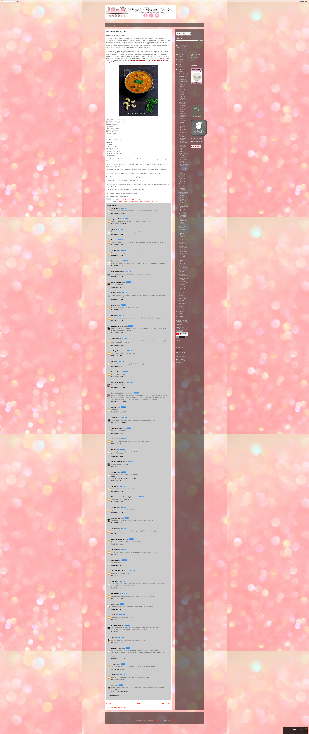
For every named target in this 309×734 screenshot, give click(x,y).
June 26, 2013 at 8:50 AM (118, 345)
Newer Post (110, 704)
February (182, 300)
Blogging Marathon (122, 201)
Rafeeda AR (114, 372)
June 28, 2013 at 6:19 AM (118, 632)
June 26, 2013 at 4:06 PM (118, 565)
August (181, 84)
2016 (179, 64)
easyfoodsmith (115, 518)
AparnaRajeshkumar (117, 461)
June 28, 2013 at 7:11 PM (118, 658)
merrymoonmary (157, 720)
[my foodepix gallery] (197, 138)
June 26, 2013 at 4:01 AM (118, 255)
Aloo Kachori (182, 184)
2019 (179, 56)
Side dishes (143, 201)
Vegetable (154, 201)
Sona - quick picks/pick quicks (120, 393)
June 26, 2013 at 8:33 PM (118, 588)
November (182, 76)
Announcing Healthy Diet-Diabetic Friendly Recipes (183, 208)
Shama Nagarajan (116, 282)
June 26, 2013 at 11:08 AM (118, 401)
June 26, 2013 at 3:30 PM (118, 554)
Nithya (113, 315)
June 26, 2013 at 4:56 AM (118, 276)
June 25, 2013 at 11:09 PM (118, 213)
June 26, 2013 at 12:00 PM (118, 412)
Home (107, 25)
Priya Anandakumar (117, 382)
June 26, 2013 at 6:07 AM (118, 299)
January (181, 303)
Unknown (114, 250)
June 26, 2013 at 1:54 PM (118, 480)
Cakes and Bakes (141, 25)
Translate (189, 35)
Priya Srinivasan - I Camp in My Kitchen (123, 497)
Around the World (154, 25)
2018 (179, 59)
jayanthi (113, 449)
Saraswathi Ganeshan (117, 539)
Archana (113, 664)
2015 (179, 67)
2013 (179, 72)
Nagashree (114, 593)
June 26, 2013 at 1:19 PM (118, 443)
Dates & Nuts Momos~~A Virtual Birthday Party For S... (183, 162)
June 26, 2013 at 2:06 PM (118, 502)
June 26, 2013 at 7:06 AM (118, 320)
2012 (179, 306)
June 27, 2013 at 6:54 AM (118, 598)
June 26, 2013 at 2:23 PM (118, 533)
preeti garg (114, 560)
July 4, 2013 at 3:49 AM (117, 679)
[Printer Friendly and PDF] (108, 199)
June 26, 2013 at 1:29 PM (118, 456)
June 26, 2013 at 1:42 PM (118, 466)
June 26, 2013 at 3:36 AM (118, 245)
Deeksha (113, 407)
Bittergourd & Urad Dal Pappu (183, 93)
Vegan (149, 201)
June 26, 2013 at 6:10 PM (118, 575)
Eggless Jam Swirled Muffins (182, 98)
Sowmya (113, 476)
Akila (112, 240)
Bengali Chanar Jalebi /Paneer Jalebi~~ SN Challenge (183, 281)
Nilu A (113, 361)
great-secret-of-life (116, 428)
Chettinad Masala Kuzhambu (182, 122)
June (180, 89)
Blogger (172, 720)
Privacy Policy (166, 25)
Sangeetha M (115, 261)
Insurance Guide (116, 648)
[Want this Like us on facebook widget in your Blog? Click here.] (306, 732)
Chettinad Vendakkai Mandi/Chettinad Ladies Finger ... (183, 148)
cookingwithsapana (117, 351)
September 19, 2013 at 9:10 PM (120, 692)
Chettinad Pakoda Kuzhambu (182, 288)
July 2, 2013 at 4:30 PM (117, 669)
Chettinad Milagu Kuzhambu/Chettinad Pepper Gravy (183, 129)
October (181, 79)
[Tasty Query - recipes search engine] (196, 147)
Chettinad (131, 201)
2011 (179, 308)
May (180, 293)
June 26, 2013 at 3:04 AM (118, 234)
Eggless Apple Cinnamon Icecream (183, 155)
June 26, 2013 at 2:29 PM (118, 544)
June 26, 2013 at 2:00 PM (118, 491)
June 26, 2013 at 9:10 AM (118, 355)
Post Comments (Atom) (120, 707)
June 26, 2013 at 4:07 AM (118, 266)
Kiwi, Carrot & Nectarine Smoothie (183, 215)
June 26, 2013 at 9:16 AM (118, 366)
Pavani (113, 614)
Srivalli (113, 604)
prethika (113, 486)
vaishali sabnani (116, 625)
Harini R (113, 674)
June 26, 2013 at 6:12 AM (118, 310)
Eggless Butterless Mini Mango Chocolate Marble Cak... (183, 236)
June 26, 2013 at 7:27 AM (118, 333)
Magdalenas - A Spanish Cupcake (183, 188)
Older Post (166, 704)
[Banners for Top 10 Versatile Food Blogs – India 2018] (189, 47)
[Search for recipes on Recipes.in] (181, 356)
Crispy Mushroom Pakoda (182, 262)
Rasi (112, 229)
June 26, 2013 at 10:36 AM (118, 387)
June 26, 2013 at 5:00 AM (118, 287)
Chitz (112, 637)
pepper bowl (115, 219)
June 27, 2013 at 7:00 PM (118, 609)
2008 (179, 316)
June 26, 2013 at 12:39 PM (118, 422)
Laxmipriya (114, 338)
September (182, 81)
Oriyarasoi (114, 417)
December (182, 74)
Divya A (113, 581)
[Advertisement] (188, 373)
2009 (179, 313)
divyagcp (114, 208)
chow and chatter (116, 271)
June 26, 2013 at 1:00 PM (118, 433)
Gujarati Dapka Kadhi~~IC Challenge (183, 193)
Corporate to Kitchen (117, 326)
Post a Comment (114, 695)
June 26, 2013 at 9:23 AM (118, 376)
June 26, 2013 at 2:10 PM (118, 523)
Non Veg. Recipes (128, 25)
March (181, 298)
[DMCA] (181, 337)
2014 (179, 69)
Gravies (137, 201)
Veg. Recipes (116, 25)
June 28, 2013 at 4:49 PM (118, 642)
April (180, 295)
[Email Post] (139, 199)
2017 (179, 61)
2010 (179, 311)
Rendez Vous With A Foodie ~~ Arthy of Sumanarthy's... (183, 255)
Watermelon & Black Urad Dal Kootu (183, 247)
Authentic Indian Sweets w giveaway (125, 478)
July (180, 86)
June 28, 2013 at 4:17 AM (118, 619)
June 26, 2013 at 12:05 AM (118, 223)
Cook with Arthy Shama (118, 570)
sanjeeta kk (114, 292)
